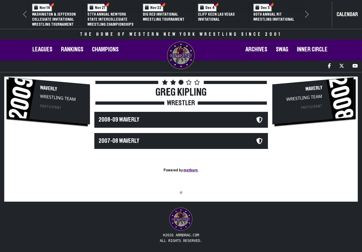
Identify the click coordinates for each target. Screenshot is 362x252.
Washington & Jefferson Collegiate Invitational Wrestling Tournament (54, 19)
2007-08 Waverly (119, 141)
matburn (190, 170)
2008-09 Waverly (119, 120)
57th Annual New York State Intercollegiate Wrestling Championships (110, 19)
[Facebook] (329, 66)
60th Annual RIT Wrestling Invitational (273, 16)
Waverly (48, 88)
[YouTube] (355, 66)
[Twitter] (341, 66)
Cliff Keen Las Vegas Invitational (216, 16)
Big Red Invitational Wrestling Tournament (163, 16)
